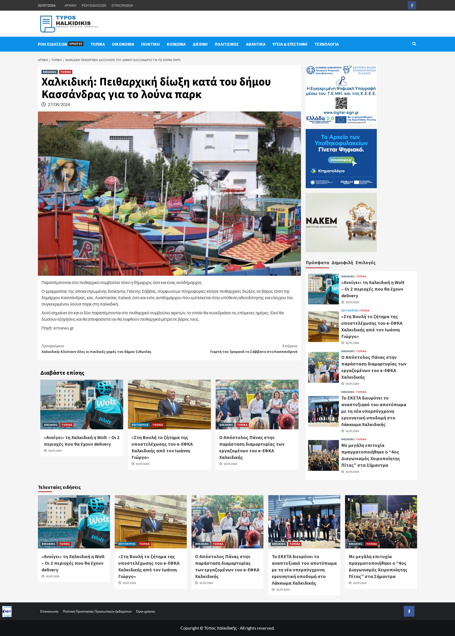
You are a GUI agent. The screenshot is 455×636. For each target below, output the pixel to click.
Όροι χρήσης (145, 611)
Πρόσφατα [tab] (317, 262)
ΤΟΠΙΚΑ (98, 44)
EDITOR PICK (140, 425)
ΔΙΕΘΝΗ (200, 44)
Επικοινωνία (49, 611)
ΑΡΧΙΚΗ (70, 5)
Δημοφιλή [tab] (342, 262)
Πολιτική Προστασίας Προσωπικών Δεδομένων (97, 611)
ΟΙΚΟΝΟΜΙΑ (123, 44)
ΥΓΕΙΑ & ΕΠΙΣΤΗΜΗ (290, 44)
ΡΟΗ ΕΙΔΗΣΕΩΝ (94, 5)
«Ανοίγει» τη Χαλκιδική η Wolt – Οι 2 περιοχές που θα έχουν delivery (373, 288)
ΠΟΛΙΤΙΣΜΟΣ (227, 44)
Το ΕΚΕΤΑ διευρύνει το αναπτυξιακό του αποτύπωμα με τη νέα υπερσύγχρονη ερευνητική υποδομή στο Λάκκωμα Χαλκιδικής (373, 411)
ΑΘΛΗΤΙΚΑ (255, 44)
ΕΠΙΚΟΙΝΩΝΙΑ (122, 5)
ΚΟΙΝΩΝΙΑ (176, 44)
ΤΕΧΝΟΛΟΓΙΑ (326, 44)
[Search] (414, 43)
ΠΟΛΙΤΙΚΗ (150, 44)
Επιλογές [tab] (365, 262)
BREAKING (49, 72)
